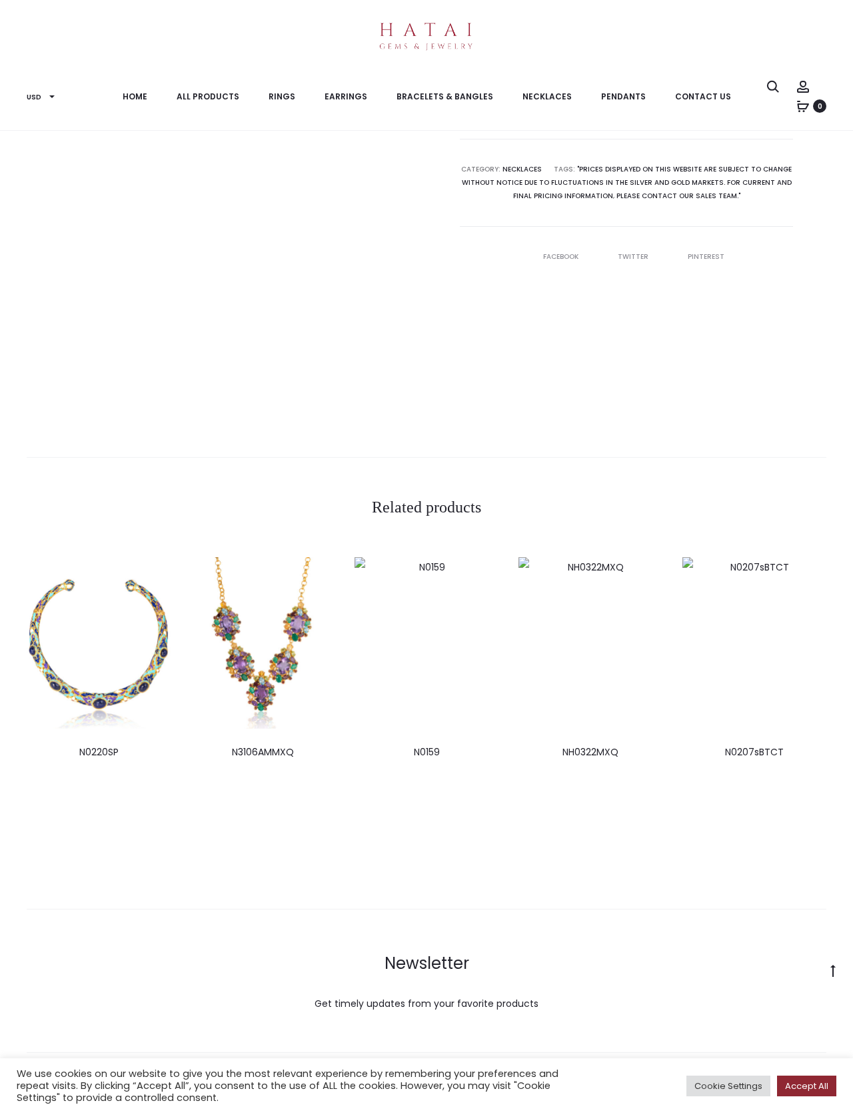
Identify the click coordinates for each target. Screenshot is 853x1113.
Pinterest (706, 257)
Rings (282, 96)
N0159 (427, 752)
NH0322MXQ (590, 752)
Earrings (346, 96)
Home (135, 96)
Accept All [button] (806, 1086)
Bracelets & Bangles (445, 96)
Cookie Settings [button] (728, 1086)
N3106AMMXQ (263, 752)
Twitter (634, 257)
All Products (208, 96)
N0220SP (99, 752)
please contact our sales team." (678, 196)
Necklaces (547, 96)
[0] (803, 106)
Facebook (561, 257)
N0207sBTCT (754, 752)
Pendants (623, 96)
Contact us (703, 96)
